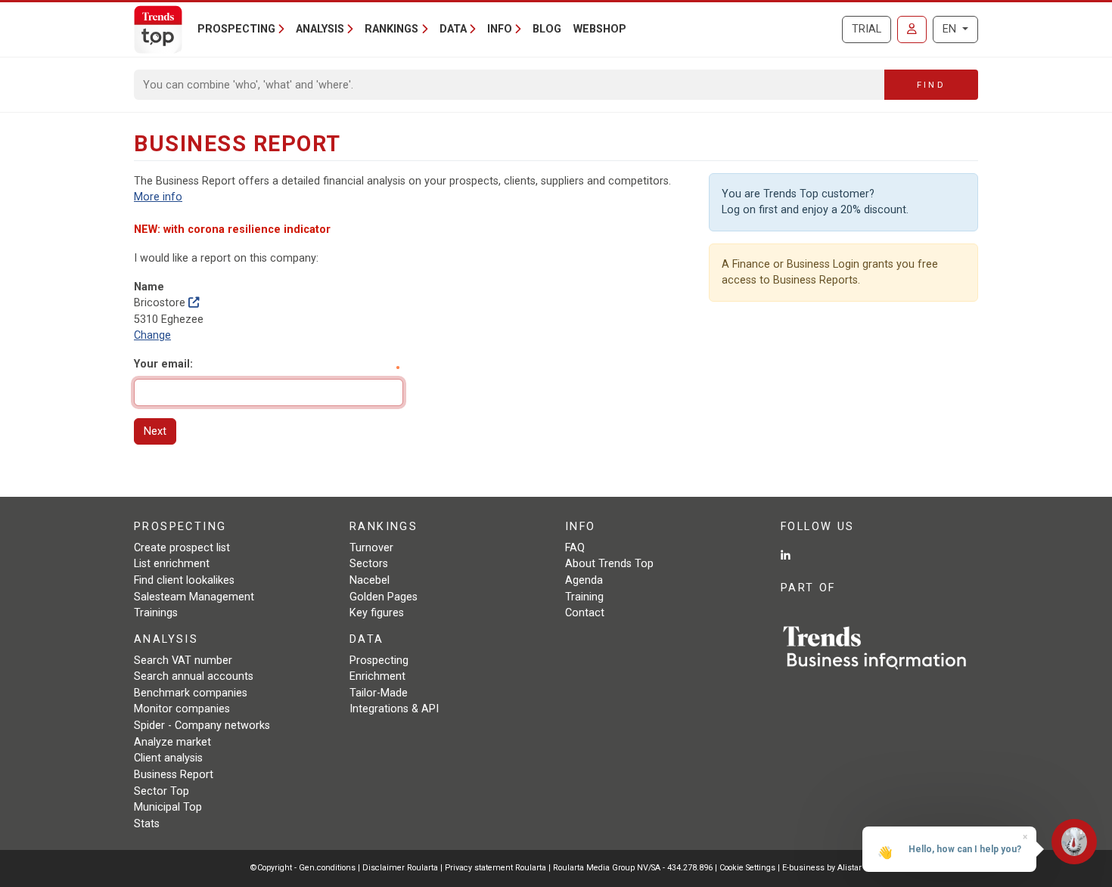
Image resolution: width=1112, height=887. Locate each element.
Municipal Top (168, 807)
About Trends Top (609, 563)
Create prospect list (182, 547)
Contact (584, 612)
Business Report (173, 774)
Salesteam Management (194, 597)
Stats (147, 823)
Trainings (156, 612)
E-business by (822, 868)
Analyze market (172, 742)
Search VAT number (183, 660)
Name (149, 287)
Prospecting (378, 660)
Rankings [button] (391, 29)
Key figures (376, 612)
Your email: (163, 364)
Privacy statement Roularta (495, 868)
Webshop (599, 29)
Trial (866, 29)
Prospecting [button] (236, 29)
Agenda (584, 580)
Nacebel (369, 580)
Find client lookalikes (184, 580)
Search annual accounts (193, 676)
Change (152, 335)
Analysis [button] (320, 29)
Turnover (371, 547)
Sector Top (161, 791)
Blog (547, 29)
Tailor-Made (378, 693)
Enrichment (377, 676)
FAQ (575, 547)
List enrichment (172, 563)
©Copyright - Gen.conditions (303, 868)
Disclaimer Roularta (400, 868)
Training (584, 597)
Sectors (368, 563)
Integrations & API (394, 708)
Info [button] (499, 29)
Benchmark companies (190, 693)
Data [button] (453, 29)
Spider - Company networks (202, 725)
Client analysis (168, 758)
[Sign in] (912, 29)
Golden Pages (383, 597)
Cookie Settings (748, 868)
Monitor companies (182, 708)
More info (158, 197)
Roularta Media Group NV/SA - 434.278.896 (634, 868)
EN (951, 29)
